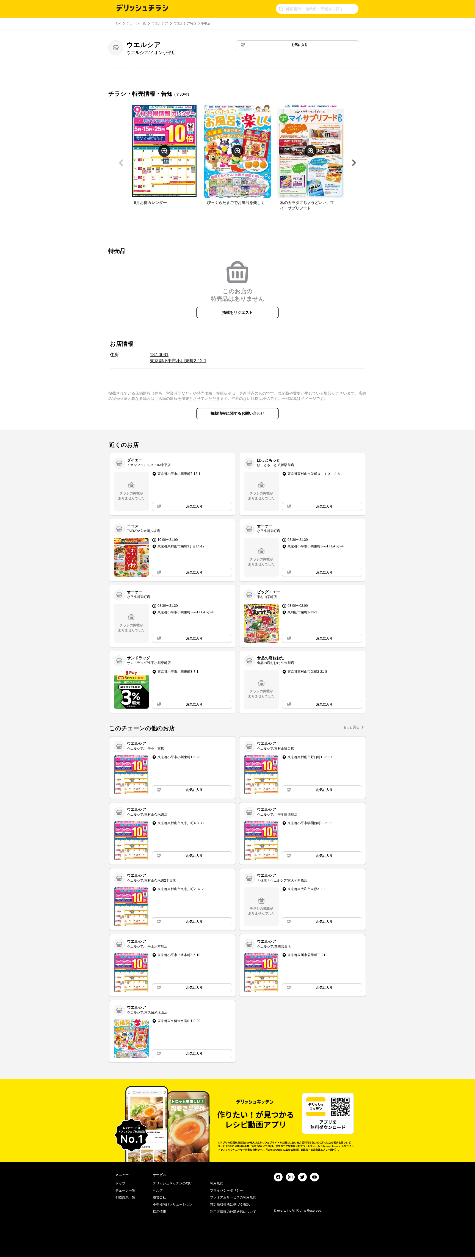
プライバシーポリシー (226, 1190)
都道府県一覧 (125, 1197)
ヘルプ (158, 1190)
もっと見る (351, 727)
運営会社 (159, 1197)
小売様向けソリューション (172, 1204)
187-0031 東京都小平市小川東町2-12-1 (178, 357)
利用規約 (216, 1183)
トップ (120, 1183)
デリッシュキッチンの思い (172, 1183)
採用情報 (159, 1212)
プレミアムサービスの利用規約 (233, 1197)
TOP (117, 23)
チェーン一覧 (136, 23)
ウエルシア (159, 23)
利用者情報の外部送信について (233, 1212)
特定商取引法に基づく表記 (230, 1204)
